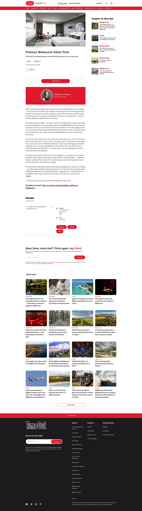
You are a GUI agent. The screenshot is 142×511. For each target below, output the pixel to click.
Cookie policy (75, 462)
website (28, 176)
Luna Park (63, 172)
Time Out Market (92, 439)
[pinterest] (40, 504)
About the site (76, 482)
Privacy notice (76, 452)
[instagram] (36, 504)
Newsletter (106, 431)
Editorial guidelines (77, 448)
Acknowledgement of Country (78, 428)
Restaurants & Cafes (90, 8)
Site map (74, 498)
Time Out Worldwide (108, 435)
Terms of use (75, 470)
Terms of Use (53, 262)
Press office (75, 433)
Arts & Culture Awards (77, 8)
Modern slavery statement (76, 487)
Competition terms (77, 478)
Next (82, 29)
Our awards (75, 441)
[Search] (106, 3)
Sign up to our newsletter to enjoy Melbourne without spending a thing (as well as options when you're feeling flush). (54, 252)
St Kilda (58, 132)
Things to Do (34, 8)
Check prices (55, 81)
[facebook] (27, 504)
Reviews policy (76, 474)
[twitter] (31, 504)
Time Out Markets (74, 3)
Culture (50, 8)
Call (60, 231)
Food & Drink (42, 8)
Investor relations (76, 437)
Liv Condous (66, 95)
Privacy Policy (61, 262)
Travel (55, 8)
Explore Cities (62, 3)
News (27, 8)
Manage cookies (76, 492)
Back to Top (72, 415)
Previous (28, 29)
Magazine (105, 427)
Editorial (89, 427)
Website (72, 227)
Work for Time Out (77, 445)
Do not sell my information (76, 457)
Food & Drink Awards (64, 8)
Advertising (90, 431)
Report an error (91, 435)
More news (71, 405)
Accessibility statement (78, 466)
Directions (61, 227)
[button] (52, 207)
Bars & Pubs (100, 8)
